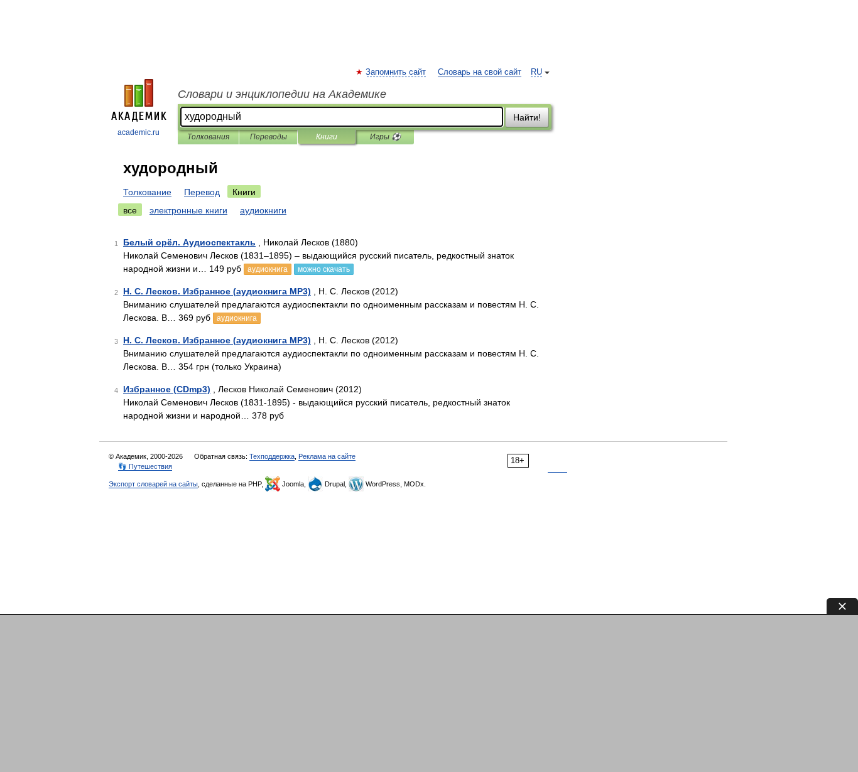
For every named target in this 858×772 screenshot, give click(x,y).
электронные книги (188, 210)
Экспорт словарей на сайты (153, 484)
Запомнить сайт (396, 72)
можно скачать (324, 269)
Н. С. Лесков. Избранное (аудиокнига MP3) (217, 291)
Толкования (208, 136)
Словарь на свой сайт (479, 72)
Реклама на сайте (327, 456)
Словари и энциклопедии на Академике (282, 94)
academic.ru (138, 132)
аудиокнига (267, 269)
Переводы (268, 136)
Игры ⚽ (385, 136)
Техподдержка (272, 456)
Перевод (202, 192)
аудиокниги (263, 210)
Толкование (147, 192)
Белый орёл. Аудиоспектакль (189, 242)
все (130, 210)
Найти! (527, 117)
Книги (326, 136)
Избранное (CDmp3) (166, 389)
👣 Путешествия (145, 466)
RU (536, 72)
